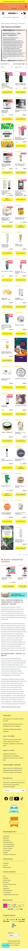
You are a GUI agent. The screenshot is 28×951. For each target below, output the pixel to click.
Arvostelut (5, 878)
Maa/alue (11, 933)
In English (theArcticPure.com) (10, 894)
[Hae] (25, 17)
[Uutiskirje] (23, 790)
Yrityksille (5, 852)
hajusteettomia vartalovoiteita (12, 675)
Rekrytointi (6, 882)
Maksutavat (6, 838)
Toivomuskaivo (7, 850)
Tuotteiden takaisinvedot (9, 854)
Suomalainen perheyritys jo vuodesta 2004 (14, 1)
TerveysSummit (7, 892)
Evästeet (5, 865)
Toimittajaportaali (7, 890)
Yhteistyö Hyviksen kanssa (9, 884)
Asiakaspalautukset (8, 842)
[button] (24, 13)
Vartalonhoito (13, 23)
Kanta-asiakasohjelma (8, 846)
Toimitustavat (6, 840)
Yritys (4, 876)
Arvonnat (5, 886)
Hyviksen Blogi (6, 880)
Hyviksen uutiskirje (7, 848)
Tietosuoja (5, 863)
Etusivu (2, 23)
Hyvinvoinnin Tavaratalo (14, 943)
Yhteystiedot (6, 836)
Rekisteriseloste (7, 867)
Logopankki (6, 888)
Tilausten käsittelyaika (8, 844)
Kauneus (7, 23)
